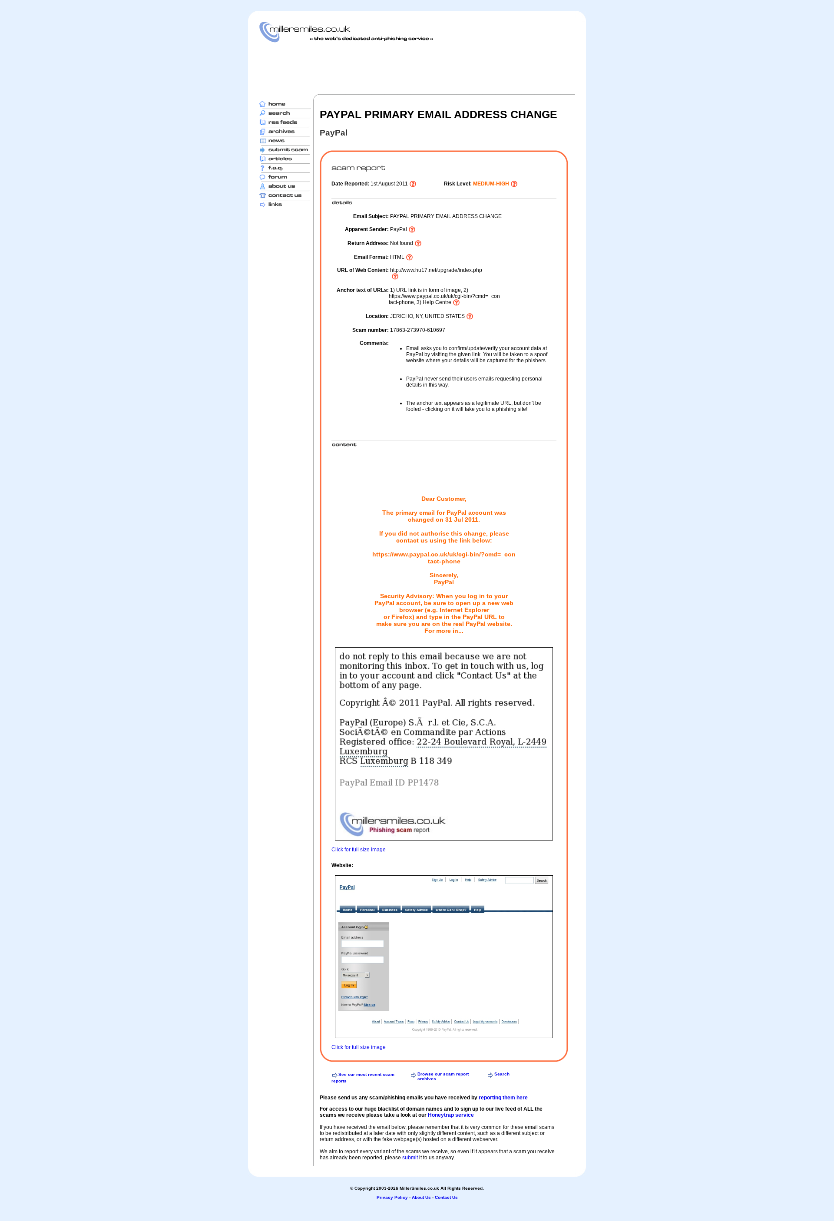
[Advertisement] (417, 68)
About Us (421, 1197)
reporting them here (503, 1098)
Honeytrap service (451, 1115)
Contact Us (446, 1197)
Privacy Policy (392, 1197)
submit (410, 1158)
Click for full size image (358, 850)
